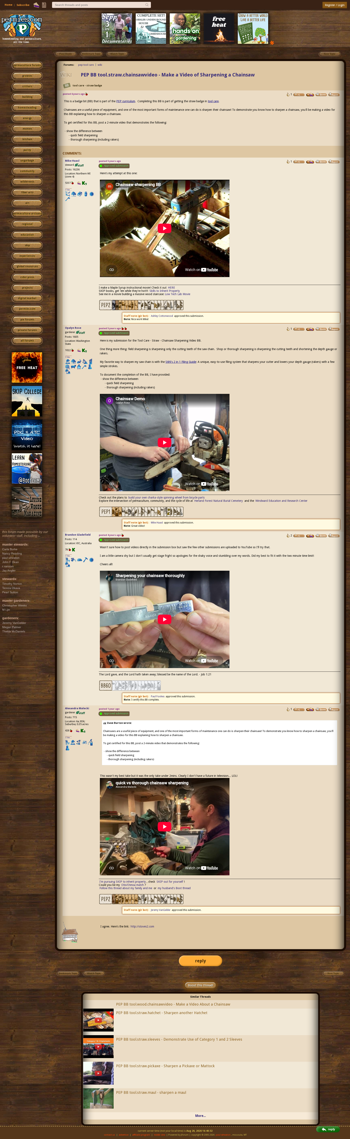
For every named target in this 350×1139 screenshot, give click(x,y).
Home (8, 4)
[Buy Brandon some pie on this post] (310, 536)
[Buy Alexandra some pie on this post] (310, 709)
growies (27, 75)
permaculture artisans (27, 213)
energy (27, 118)
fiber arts (27, 192)
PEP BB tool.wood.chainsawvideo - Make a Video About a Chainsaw (173, 1004)
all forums (27, 340)
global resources (27, 266)
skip (27, 245)
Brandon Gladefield (78, 534)
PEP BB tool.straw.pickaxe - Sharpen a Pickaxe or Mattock (165, 1066)
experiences (27, 256)
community (27, 171)
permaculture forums (27, 65)
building (27, 97)
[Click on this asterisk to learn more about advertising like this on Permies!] (272, 42)
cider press (27, 277)
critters (27, 86)
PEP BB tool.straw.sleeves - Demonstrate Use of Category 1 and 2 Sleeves (179, 1039)
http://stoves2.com (142, 926)
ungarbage (27, 160)
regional (27, 224)
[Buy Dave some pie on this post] (310, 95)
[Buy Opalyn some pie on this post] (310, 329)
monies (27, 128)
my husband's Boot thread (174, 888)
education (27, 234)
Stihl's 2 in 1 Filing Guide (180, 361)
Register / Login (335, 5)
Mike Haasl (72, 160)
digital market (27, 298)
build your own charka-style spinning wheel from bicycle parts (166, 497)
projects (27, 287)
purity (27, 150)
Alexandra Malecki (77, 708)
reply (200, 960)
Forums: (69, 64)
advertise (123, 1135)
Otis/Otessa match (132, 884)
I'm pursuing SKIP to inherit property (122, 881)
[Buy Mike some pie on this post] (310, 162)
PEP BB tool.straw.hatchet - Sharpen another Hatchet (161, 1013)
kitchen (27, 139)
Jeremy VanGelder (161, 910)
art (27, 203)
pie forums (27, 319)
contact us (109, 1135)
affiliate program (141, 1135)
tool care (213, 101)
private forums (27, 330)
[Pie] (36, 5)
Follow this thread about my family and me (125, 888)
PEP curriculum (125, 101)
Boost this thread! (200, 985)
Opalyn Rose (73, 327)
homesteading (27, 107)
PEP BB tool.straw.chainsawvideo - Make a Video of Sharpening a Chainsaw (168, 75)
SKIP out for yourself (170, 881)
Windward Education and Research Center (281, 500)
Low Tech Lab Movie (177, 294)
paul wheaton (223, 1135)
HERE (171, 287)
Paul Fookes (157, 696)
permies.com (27, 308)
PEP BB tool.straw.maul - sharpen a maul (151, 1092)
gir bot (143, 316)
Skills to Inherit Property (164, 290)
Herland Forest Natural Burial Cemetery (218, 500)
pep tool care (86, 64)
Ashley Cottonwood (162, 316)
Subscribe (23, 4)
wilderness (27, 181)
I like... (68, 190)
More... (200, 1116)
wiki (100, 64)
